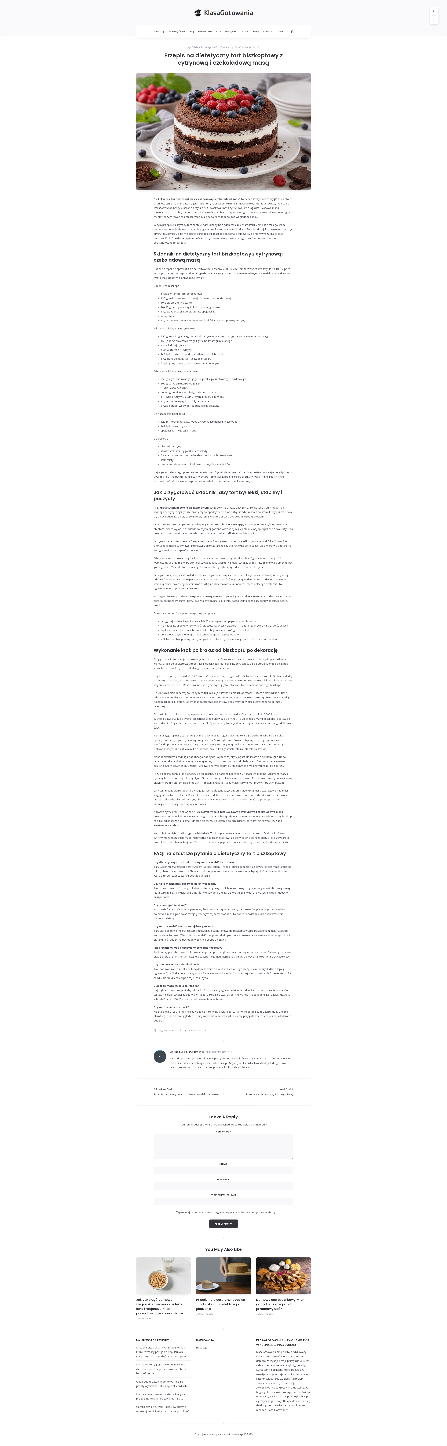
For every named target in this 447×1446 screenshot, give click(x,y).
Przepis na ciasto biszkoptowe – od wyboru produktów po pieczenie (220, 1304)
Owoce (244, 31)
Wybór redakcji (198, 1030)
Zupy (192, 31)
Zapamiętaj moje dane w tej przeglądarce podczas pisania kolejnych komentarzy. (226, 1212)
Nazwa (223, 1164)
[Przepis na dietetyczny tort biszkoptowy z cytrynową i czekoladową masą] (223, 131)
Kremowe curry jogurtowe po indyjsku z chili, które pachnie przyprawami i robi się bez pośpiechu (161, 1369)
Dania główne (177, 31)
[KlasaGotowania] (160, 1056)
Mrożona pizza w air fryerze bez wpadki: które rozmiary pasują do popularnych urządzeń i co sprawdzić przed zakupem (161, 1352)
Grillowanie (205, 31)
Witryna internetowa (223, 1194)
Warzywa (230, 31)
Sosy (218, 31)
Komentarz (223, 1131)
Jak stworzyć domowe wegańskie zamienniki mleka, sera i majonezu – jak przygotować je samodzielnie (159, 1306)
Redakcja (159, 31)
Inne (280, 31)
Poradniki (268, 31)
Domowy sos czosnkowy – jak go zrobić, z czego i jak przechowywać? (280, 1304)
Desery (256, 31)
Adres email (224, 1179)
